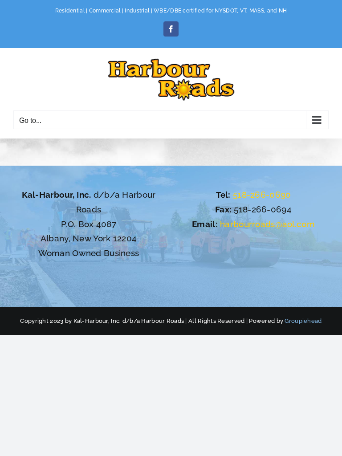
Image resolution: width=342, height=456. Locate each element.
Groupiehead (303, 321)
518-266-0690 (262, 195)
